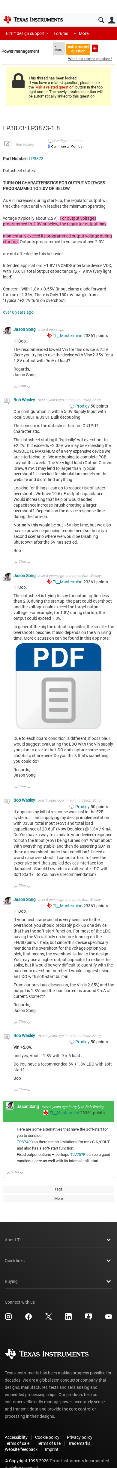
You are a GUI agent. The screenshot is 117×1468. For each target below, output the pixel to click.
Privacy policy (79, 1437)
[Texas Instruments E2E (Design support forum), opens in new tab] (88, 1318)
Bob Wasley (25, 145)
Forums (61, 33)
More (83, 33)
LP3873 (36, 158)
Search (101, 20)
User (111, 20)
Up (16, 387)
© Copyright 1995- (27, 1460)
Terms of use (49, 1443)
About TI (13, 1239)
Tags (58, 1189)
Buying (11, 1281)
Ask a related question (78, 49)
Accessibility (16, 1437)
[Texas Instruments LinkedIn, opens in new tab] (68, 1318)
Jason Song (25, 329)
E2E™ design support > (27, 33)
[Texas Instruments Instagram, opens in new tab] (8, 1318)
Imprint (51, 1449)
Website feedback (21, 1449)
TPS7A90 (25, 1142)
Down (29, 387)
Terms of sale (17, 1443)
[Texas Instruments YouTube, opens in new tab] (108, 1318)
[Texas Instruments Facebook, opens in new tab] (28, 1318)
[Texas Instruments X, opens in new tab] (48, 1318)
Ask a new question (95, 48)
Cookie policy (47, 1437)
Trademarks (79, 1443)
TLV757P (78, 1154)
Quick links (15, 1260)
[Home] (33, 19)
